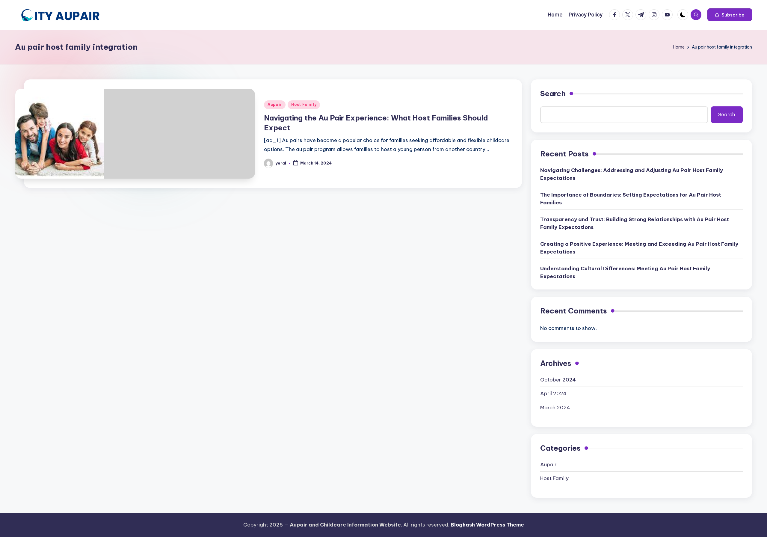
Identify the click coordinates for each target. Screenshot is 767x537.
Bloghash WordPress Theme (487, 524)
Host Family (303, 104)
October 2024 (558, 379)
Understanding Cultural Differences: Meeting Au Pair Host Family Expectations (625, 272)
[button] (729, 14)
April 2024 (553, 393)
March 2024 (555, 407)
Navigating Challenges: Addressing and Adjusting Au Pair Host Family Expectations (631, 174)
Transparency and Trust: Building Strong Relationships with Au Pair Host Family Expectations (634, 223)
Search (553, 93)
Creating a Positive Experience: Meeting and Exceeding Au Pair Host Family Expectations (639, 248)
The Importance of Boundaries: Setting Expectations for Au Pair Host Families (630, 198)
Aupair (275, 104)
